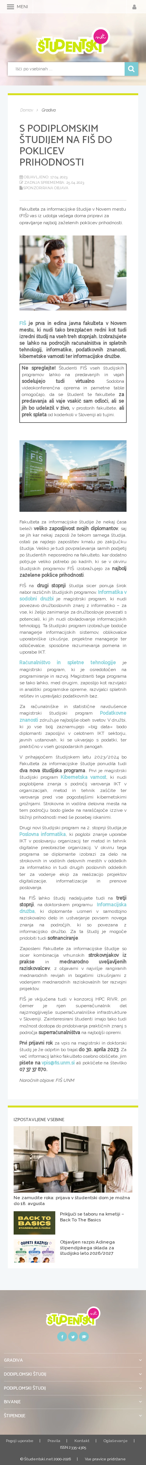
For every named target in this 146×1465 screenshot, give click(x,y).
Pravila (53, 1441)
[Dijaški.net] (73, 1319)
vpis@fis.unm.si (58, 1063)
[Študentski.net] (73, 40)
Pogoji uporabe (19, 1441)
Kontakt (82, 1441)
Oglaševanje (116, 1441)
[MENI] (10, 6)
